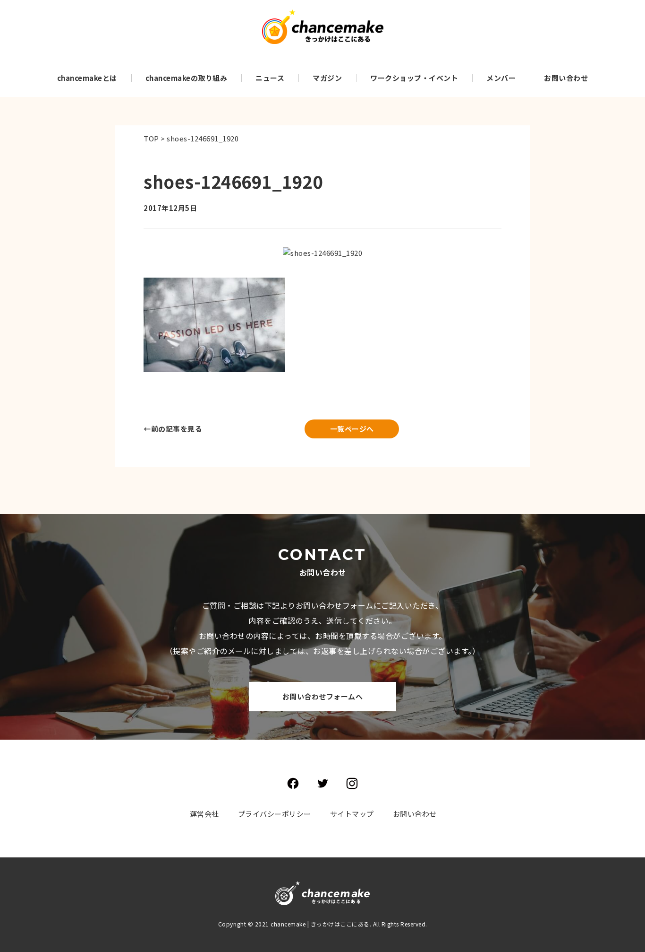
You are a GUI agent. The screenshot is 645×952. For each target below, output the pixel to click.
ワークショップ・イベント (414, 78)
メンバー (501, 78)
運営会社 (204, 814)
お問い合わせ (566, 78)
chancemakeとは (87, 78)
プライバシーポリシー (274, 814)
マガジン (327, 78)
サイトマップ (352, 814)
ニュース (269, 78)
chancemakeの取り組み (186, 78)
